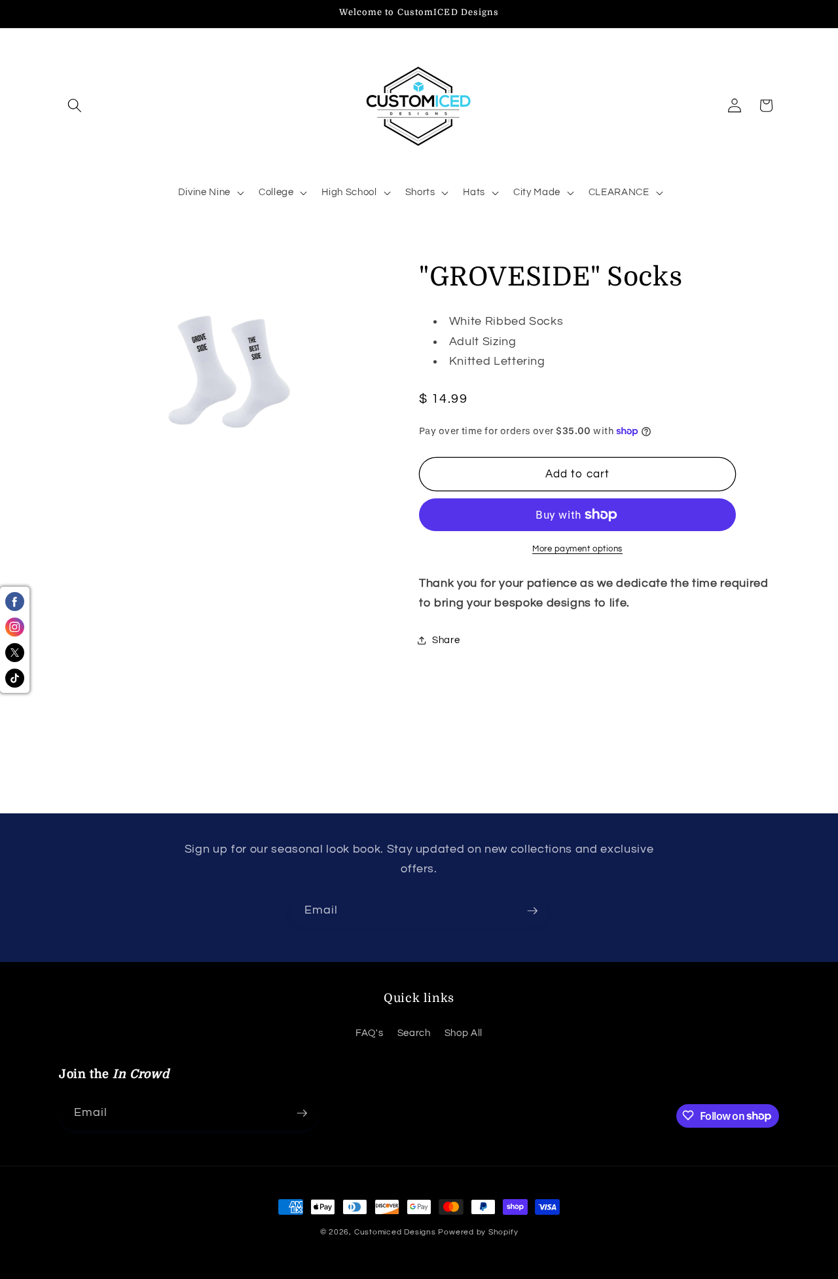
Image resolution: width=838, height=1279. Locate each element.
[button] (74, 105)
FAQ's (369, 1032)
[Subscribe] (532, 911)
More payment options (577, 548)
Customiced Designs (395, 1232)
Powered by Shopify (478, 1232)
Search (414, 1032)
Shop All (464, 1032)
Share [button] (446, 640)
